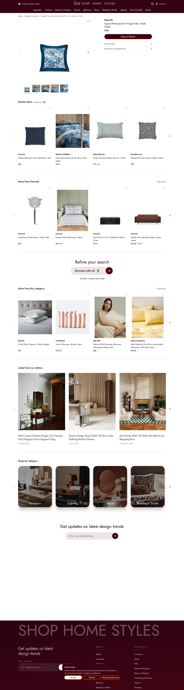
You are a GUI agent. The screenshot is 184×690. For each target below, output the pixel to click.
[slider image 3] (55, 88)
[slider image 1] (36, 88)
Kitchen (77, 9)
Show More (161, 181)
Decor (96, 9)
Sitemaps (138, 687)
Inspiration (37, 9)
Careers (137, 682)
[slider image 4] (64, 88)
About (136, 659)
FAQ (136, 663)
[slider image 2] (46, 88)
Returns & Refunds (141, 673)
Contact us (138, 654)
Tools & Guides (136, 9)
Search (98, 654)
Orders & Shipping (142, 668)
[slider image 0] (27, 88)
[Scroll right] (88, 52)
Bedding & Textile (109, 9)
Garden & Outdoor (63, 9)
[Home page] (95, 3)
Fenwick (108, 20)
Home (20, 16)
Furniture (48, 9)
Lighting (123, 9)
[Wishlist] (88, 21)
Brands (148, 9)
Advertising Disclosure (143, 678)
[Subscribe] (115, 536)
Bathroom (87, 9)
